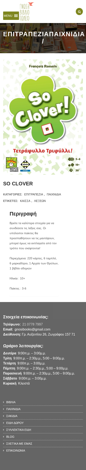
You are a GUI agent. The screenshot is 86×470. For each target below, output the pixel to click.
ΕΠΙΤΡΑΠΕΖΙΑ (33, 194)
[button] (8, 16)
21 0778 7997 (32, 324)
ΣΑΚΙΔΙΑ (11, 416)
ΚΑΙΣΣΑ (25, 201)
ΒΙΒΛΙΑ (10, 402)
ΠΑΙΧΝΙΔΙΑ (54, 194)
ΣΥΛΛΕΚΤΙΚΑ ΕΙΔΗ (18, 429)
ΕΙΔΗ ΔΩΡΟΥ (15, 423)
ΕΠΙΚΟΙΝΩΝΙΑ (15, 450)
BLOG (10, 436)
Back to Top (68, 465)
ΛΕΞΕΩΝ (40, 201)
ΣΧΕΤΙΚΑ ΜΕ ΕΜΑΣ (19, 443)
